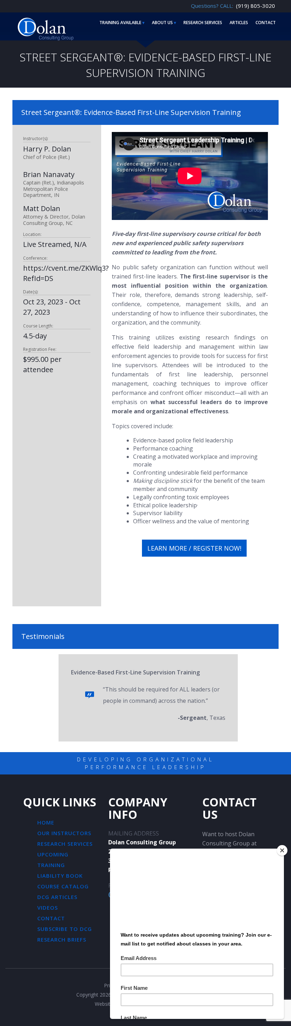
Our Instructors (64, 833)
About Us (162, 23)
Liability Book (60, 875)
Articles (239, 23)
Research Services (202, 23)
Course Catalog (63, 886)
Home (45, 822)
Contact (266, 23)
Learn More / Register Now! (194, 548)
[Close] (282, 850)
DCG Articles (57, 896)
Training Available (120, 23)
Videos (47, 907)
